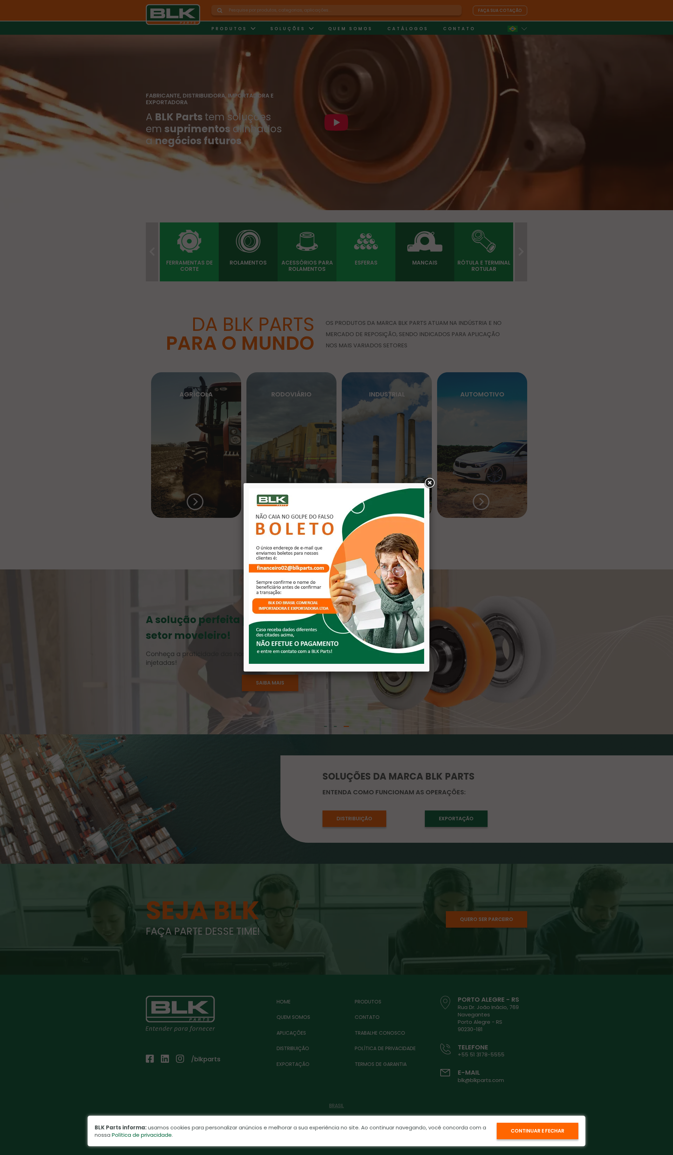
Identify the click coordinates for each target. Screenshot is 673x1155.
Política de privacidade (142, 1135)
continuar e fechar (537, 1130)
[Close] (429, 483)
